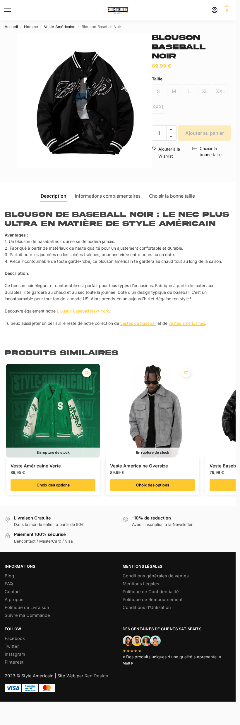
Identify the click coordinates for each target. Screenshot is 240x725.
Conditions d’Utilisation (147, 607)
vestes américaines (187, 323)
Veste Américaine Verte (36, 466)
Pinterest (14, 662)
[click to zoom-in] (84, 100)
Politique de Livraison (27, 607)
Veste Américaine (60, 26)
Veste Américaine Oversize (139, 466)
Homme (31, 26)
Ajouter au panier (204, 133)
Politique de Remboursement (153, 599)
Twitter (12, 646)
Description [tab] (53, 196)
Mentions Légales (141, 583)
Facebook (15, 638)
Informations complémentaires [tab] (107, 196)
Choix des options (53, 485)
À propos (14, 599)
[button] (226, 10)
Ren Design (96, 676)
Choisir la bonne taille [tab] (172, 196)
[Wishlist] (86, 372)
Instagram (15, 654)
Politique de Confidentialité (151, 591)
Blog (9, 576)
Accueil (11, 26)
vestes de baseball (138, 323)
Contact (13, 591)
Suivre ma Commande (27, 615)
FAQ (9, 583)
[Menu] (13, 10)
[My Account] (214, 10)
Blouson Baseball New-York (83, 310)
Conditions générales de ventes (156, 576)
